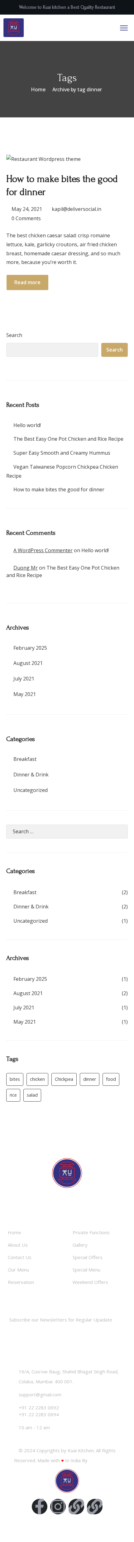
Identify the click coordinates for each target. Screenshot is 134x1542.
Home (38, 89)
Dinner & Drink (31, 774)
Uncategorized (30, 790)
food (111, 1079)
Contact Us (19, 1257)
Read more (27, 282)
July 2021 (23, 678)
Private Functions (91, 1232)
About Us (18, 1245)
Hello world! (27, 425)
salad (32, 1095)
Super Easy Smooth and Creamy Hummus (61, 452)
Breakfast (24, 759)
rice (13, 1095)
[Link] (76, 1506)
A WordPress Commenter (43, 550)
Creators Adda (104, 1460)
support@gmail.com (40, 1394)
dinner (89, 1079)
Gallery (80, 1245)
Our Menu (18, 1270)
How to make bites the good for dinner (58, 489)
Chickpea (64, 1079)
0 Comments (26, 218)
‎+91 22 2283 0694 (39, 1414)
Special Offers (88, 1257)
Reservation (21, 1282)
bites (15, 1079)
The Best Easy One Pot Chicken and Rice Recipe (68, 438)
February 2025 (30, 647)
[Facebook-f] (39, 1506)
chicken (37, 1079)
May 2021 (24, 694)
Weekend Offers (90, 1282)
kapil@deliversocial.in (76, 209)
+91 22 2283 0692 (39, 1407)
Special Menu (86, 1270)
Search (14, 335)
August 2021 (28, 663)
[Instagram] (58, 1506)
